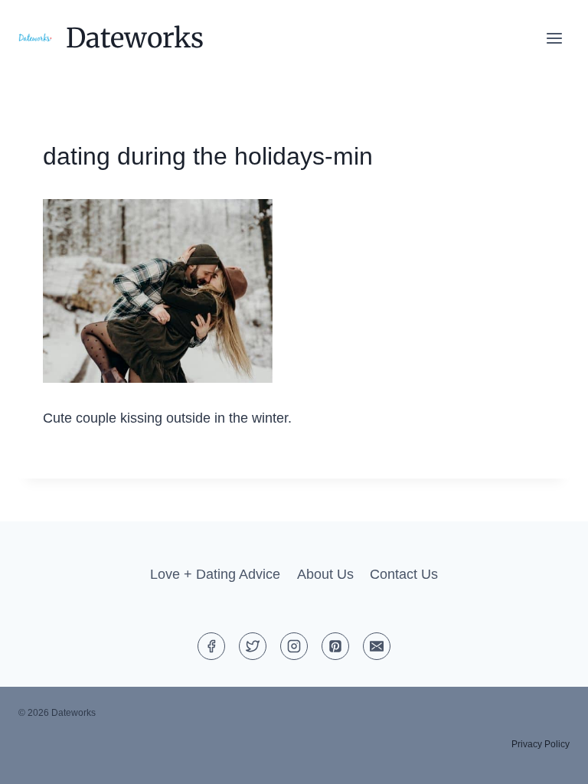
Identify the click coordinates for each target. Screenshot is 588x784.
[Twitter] (252, 646)
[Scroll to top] (548, 759)
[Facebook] (211, 646)
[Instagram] (294, 646)
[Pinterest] (335, 646)
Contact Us (404, 574)
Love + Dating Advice (215, 574)
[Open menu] (554, 37)
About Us (325, 574)
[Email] (376, 646)
